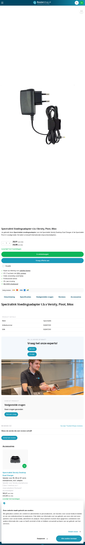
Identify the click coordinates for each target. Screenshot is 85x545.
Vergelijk (8, 266)
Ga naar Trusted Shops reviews (71, 426)
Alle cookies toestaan (69, 538)
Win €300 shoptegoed (10, 284)
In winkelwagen (42, 254)
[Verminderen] (3, 243)
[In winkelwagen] (24, 466)
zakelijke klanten (25, 270)
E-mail (32, 354)
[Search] (77, 3)
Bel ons (32, 349)
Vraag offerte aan (42, 260)
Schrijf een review (9, 438)
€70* (21, 276)
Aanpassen (41, 538)
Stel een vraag (11, 414)
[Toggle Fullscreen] (81, 11)
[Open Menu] (2, 3)
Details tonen (73, 531)
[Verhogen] (9, 243)
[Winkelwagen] (82, 3)
